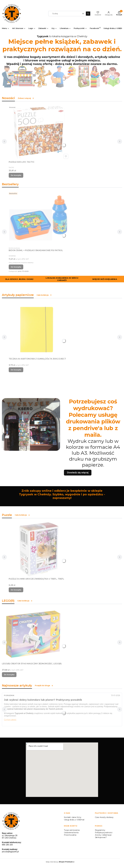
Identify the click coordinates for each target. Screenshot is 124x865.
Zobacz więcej (24, 98)
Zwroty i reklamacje (103, 835)
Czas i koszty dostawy (104, 817)
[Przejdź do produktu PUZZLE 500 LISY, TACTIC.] (39, 132)
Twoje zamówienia (72, 830)
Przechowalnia (70, 835)
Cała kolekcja (43, 295)
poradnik (9, 695)
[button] (88, 14)
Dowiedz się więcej (77, 472)
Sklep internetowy (59, 862)
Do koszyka (16, 175)
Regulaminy (100, 830)
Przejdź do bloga (42, 685)
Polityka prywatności (103, 832)
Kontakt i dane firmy (72, 817)
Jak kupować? (101, 837)
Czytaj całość (10, 719)
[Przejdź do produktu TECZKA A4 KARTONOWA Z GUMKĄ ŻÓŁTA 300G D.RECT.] (39, 329)
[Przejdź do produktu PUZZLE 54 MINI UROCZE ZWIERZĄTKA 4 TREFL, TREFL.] (39, 549)
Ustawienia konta (71, 832)
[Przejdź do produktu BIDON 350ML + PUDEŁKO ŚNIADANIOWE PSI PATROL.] (39, 218)
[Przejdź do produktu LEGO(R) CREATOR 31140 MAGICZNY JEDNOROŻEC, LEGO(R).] (32, 634)
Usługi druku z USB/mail (74, 820)
